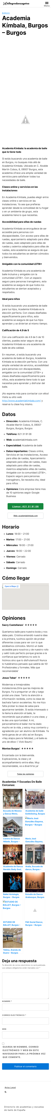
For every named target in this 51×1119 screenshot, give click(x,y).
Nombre (7, 1001)
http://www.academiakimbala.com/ (21, 400)
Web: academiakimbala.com (25, 516)
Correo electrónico (14, 1015)
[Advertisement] (25, 65)
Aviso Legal (10, 1087)
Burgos (6, 13)
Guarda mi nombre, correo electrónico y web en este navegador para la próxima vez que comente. (24, 1051)
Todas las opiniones (25, 774)
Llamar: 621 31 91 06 (25, 506)
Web (4, 1029)
